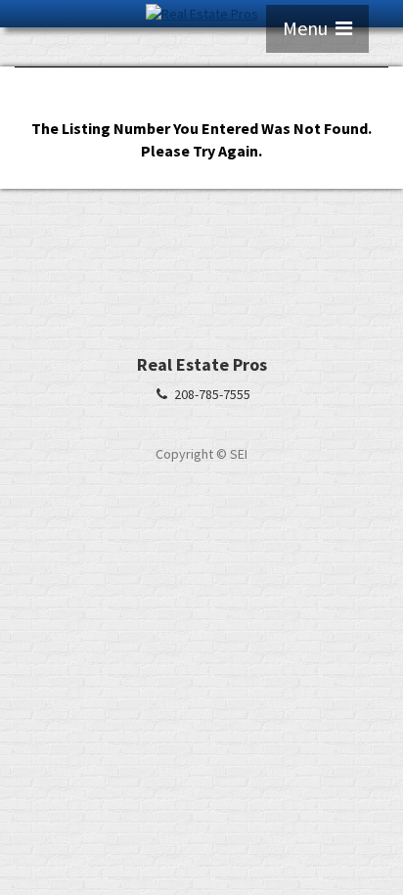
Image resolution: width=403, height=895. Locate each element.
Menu (309, 28)
